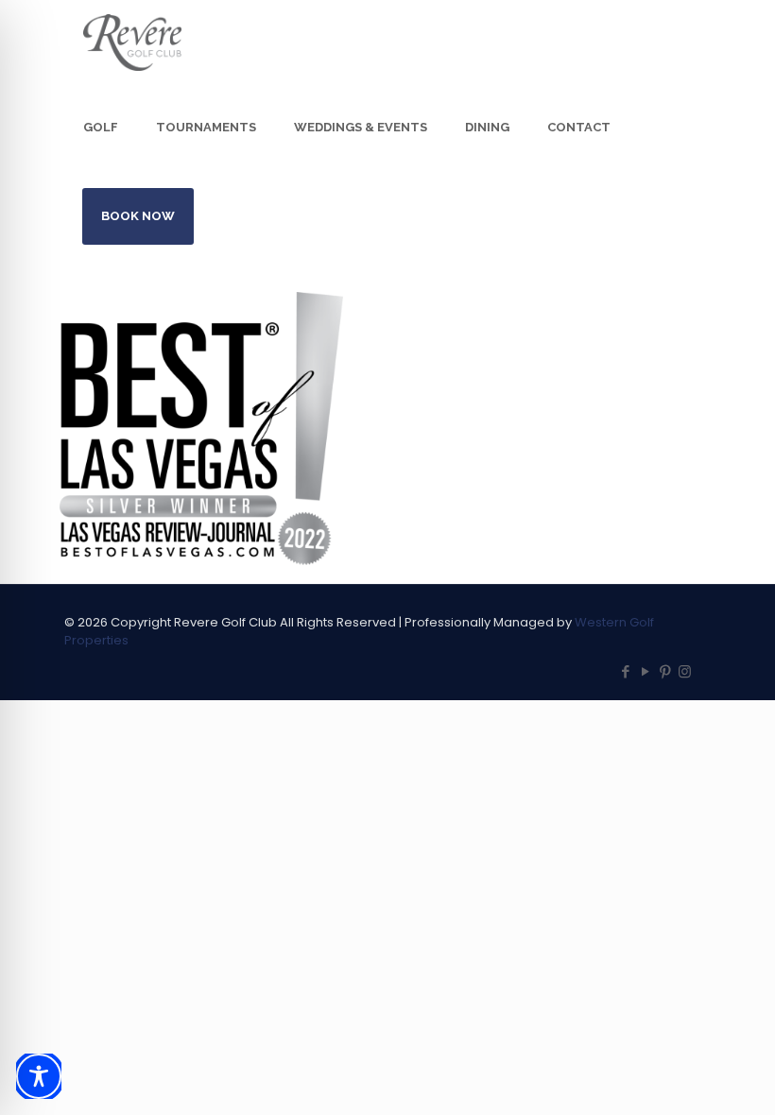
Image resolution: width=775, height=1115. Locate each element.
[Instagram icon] (685, 671)
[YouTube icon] (645, 671)
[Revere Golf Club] (132, 42)
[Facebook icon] (625, 671)
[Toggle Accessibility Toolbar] (38, 1076)
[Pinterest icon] (665, 671)
